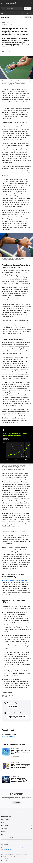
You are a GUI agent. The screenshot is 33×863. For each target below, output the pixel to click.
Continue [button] (27, 8)
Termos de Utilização (6, 858)
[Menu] (31, 13)
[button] (12, 8)
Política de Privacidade (6, 856)
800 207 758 (8, 849)
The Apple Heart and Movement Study (14, 580)
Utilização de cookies (19, 856)
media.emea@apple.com (9, 736)
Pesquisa (28, 17)
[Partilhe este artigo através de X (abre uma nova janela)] (6, 51)
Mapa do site (4, 860)
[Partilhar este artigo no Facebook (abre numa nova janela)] (2, 51)
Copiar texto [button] (12, 706)
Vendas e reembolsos (18, 858)
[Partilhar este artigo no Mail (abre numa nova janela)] (9, 51)
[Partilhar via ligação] (12, 51)
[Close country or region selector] (31, 2)
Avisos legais (27, 858)
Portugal (3, 852)
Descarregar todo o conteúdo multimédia (16, 717)
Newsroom (5, 17)
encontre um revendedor (19, 847)
